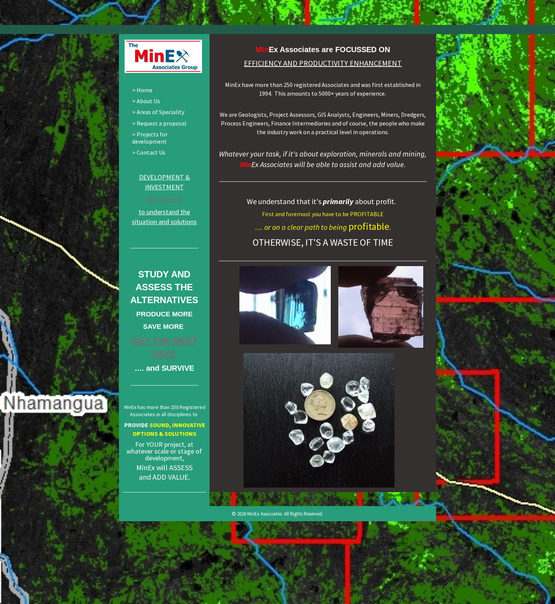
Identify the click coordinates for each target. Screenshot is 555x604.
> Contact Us (148, 152)
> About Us (146, 101)
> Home (142, 90)
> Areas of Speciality (158, 111)
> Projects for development (150, 138)
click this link (164, 199)
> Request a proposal (159, 123)
